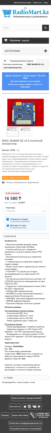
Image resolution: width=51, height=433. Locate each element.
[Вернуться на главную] (4, 61)
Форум (5, 415)
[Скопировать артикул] (18, 150)
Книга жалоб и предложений (26, 398)
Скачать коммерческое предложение (22, 182)
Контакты (15, 406)
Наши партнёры (20, 415)
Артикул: (6, 150)
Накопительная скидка (22, 2)
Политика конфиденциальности (25, 423)
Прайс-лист (37, 2)
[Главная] (25, 406)
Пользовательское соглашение (25, 428)
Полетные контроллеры (13, 64)
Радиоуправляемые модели (21, 61)
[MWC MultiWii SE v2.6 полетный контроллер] (13, 132)
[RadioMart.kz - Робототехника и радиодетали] (25, 12)
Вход (46, 2)
